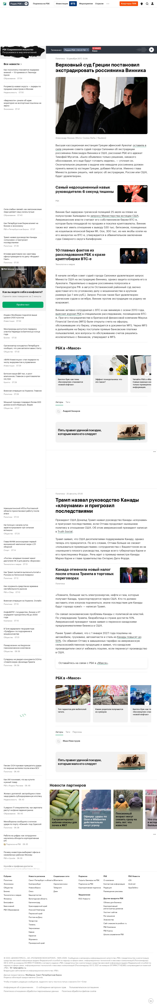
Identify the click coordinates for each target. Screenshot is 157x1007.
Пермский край (35, 913)
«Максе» (102, 663)
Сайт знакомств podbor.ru (115, 923)
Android (131, 883)
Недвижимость (10, 92)
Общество (8, 351)
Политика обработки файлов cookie (79, 990)
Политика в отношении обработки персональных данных (31, 990)
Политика (8, 245)
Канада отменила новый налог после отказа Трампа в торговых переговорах (85, 574)
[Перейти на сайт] (23, 52)
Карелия (32, 935)
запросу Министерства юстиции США (114, 215)
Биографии (8, 902)
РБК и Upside (9, 857)
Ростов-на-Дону (35, 917)
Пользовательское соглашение (84, 986)
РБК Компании (109, 927)
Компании (8, 620)
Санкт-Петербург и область (41, 880)
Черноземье (34, 928)
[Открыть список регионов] (142, 4)
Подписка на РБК (85, 883)
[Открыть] (23, 4)
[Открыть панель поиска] (147, 4)
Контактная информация (114, 883)
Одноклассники (60, 883)
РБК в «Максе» (68, 348)
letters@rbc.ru (19, 967)
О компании (108, 880)
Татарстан (33, 920)
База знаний (9, 906)
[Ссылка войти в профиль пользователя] (152, 3)
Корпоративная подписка (89, 887)
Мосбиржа (30, 974)
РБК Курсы (108, 930)
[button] (142, 4)
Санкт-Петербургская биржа (48, 974)
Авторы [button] (59, 401)
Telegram (58, 887)
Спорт (6, 549)
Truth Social (65, 531)
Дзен (56, 891)
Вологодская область (38, 898)
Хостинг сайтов (110, 912)
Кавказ (31, 931)
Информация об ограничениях (18, 986)
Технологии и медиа (12, 563)
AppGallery (133, 887)
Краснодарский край (38, 906)
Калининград (34, 902)
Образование (9, 78)
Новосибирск (35, 887)
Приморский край (37, 943)
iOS (130, 880)
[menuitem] (41, 3)
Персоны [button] (77, 731)
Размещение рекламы (113, 891)
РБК (57, 200)
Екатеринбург (35, 883)
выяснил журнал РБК (69, 313)
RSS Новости (84, 898)
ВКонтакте (58, 880)
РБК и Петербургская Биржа (16, 229)
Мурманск (33, 939)
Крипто (7, 382)
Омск (31, 891)
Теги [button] (68, 401)
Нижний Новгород (37, 909)
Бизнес (7, 337)
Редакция (107, 887)
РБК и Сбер (9, 591)
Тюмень (32, 924)
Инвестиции (9, 320)
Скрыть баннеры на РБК (88, 880)
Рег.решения (109, 915)
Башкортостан (35, 895)
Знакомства (108, 919)
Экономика (8, 108)
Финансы (8, 898)
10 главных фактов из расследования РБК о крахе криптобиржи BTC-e (80, 254)
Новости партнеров (68, 785)
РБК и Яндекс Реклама (13, 785)
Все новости (11, 64)
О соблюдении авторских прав (51, 986)
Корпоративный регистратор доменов (113, 907)
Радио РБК (16, 4)
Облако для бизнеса (112, 902)
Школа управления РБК (113, 934)
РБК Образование (11, 909)
